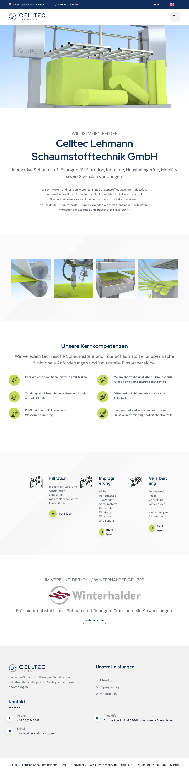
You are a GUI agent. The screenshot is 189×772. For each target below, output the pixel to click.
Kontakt (155, 4)
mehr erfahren (94, 620)
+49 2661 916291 (28, 720)
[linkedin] (179, 4)
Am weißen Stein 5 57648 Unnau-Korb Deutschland (139, 720)
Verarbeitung (109, 694)
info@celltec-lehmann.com (28, 4)
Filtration (106, 680)
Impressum (125, 765)
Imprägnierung (110, 687)
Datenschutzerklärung (151, 765)
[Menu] (175, 17)
